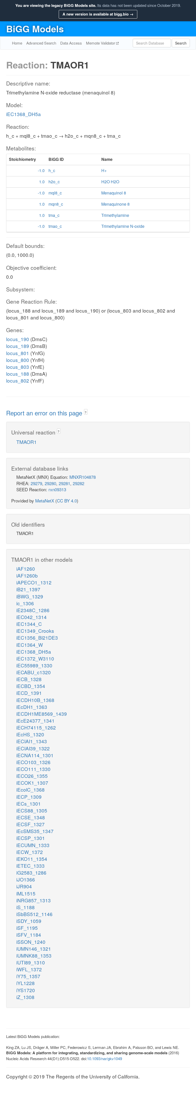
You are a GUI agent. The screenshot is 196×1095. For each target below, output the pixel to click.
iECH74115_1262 (36, 727)
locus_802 (17, 380)
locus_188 (17, 373)
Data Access (71, 43)
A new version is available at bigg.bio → (98, 14)
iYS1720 (25, 990)
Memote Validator (101, 43)
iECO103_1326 (33, 762)
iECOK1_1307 (32, 782)
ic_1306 (25, 603)
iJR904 (24, 886)
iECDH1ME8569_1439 (41, 713)
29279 (36, 483)
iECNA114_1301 (35, 755)
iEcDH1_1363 (31, 706)
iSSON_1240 (30, 941)
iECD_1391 (29, 692)
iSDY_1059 (28, 920)
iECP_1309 (29, 796)
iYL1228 (25, 982)
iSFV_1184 (28, 934)
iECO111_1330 (33, 768)
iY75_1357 (28, 976)
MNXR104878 (82, 477)
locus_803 (17, 366)
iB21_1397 (28, 589)
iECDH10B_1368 (35, 699)
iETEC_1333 (30, 865)
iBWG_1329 (29, 596)
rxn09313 (57, 489)
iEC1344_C (29, 623)
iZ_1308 (25, 996)
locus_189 (17, 345)
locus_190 (17, 338)
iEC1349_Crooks (35, 630)
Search (181, 43)
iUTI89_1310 (30, 962)
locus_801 (17, 352)
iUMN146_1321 (33, 948)
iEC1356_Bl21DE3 (37, 637)
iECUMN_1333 (33, 844)
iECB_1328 (29, 679)
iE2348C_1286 (33, 610)
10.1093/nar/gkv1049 (104, 1058)
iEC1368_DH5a (23, 113)
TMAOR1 (26, 441)
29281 (64, 483)
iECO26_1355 (32, 775)
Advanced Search (41, 43)
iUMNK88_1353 (34, 955)
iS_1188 (25, 907)
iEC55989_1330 (34, 665)
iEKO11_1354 (31, 858)
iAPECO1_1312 (34, 582)
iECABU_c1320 (33, 672)
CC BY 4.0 (67, 500)
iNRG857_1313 (33, 900)
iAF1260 (25, 568)
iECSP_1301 (30, 837)
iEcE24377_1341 (35, 720)
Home (17, 43)
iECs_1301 (28, 803)
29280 (50, 483)
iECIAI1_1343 (31, 741)
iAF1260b (27, 575)
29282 (78, 483)
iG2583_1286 (31, 872)
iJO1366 (25, 879)
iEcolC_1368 (30, 789)
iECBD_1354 (30, 685)
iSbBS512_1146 (34, 913)
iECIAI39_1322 (33, 748)
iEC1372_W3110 (35, 658)
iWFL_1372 (29, 969)
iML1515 (25, 893)
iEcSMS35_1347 (35, 830)
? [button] (86, 412)
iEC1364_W (29, 644)
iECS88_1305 (31, 810)
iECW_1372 (29, 851)
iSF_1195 (27, 927)
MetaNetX (44, 500)
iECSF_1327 (30, 824)
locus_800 (17, 359)
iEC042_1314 (31, 616)
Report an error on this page (45, 412)
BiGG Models (35, 28)
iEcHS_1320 (30, 734)
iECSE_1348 (30, 817)
